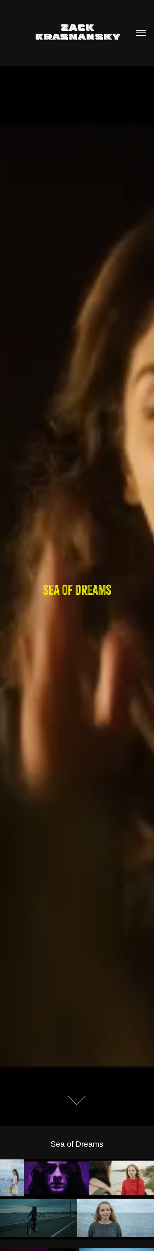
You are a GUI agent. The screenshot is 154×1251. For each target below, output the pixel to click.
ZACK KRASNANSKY (77, 31)
